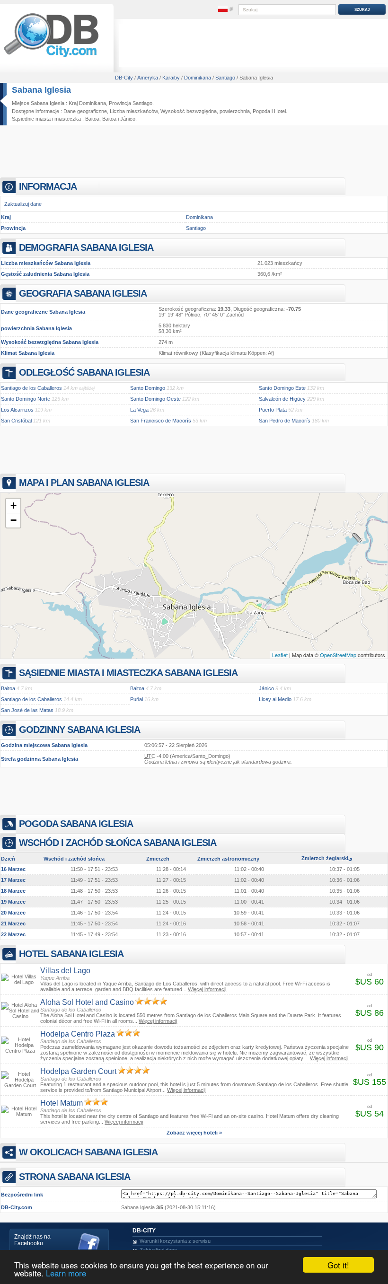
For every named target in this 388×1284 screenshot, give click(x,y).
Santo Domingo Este (282, 388)
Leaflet (280, 655)
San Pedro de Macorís (284, 420)
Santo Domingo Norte (25, 399)
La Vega (139, 410)
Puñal (136, 699)
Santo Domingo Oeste (155, 399)
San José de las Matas (27, 710)
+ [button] (13, 505)
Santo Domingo (147, 388)
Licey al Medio (275, 699)
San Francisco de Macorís (160, 420)
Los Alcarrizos (17, 410)
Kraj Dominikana (87, 103)
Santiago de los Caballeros (31, 388)
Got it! (338, 1265)
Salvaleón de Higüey (282, 399)
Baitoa (92, 119)
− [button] (13, 520)
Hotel (280, 111)
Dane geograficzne (85, 111)
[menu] (225, 9)
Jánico (127, 119)
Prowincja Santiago (130, 103)
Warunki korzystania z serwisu (175, 1241)
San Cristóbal (16, 420)
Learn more (66, 1273)
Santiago (196, 228)
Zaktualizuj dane (23, 204)
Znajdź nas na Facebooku (32, 1240)
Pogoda (261, 111)
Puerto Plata (273, 410)
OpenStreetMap (338, 655)
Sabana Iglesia (41, 90)
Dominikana (199, 217)
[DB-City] (51, 57)
